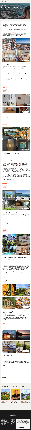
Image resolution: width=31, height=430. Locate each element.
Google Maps (4, 87)
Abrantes (13, 32)
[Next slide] (29, 407)
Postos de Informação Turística (15, 424)
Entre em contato (3, 424)
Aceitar (18, 427)
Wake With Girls (16, 164)
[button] (29, 1)
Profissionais (12, 423)
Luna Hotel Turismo (21, 67)
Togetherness (12, 420)
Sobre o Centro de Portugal (4, 420)
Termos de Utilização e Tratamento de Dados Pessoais (5, 423)
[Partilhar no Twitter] (6, 380)
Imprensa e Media (13, 421)
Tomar (26, 160)
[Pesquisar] (27, 1)
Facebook (4, 90)
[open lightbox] (9, 44)
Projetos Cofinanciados (4, 421)
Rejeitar (22, 427)
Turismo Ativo (13, 422)
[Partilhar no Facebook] (5, 380)
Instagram (4, 91)
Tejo (16, 67)
